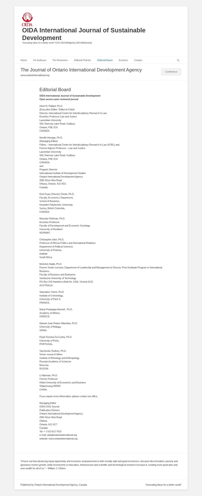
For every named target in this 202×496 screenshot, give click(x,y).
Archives (123, 60)
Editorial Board (104, 60)
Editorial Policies (82, 60)
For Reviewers (60, 60)
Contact (138, 60)
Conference (171, 71)
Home (24, 60)
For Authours (39, 60)
